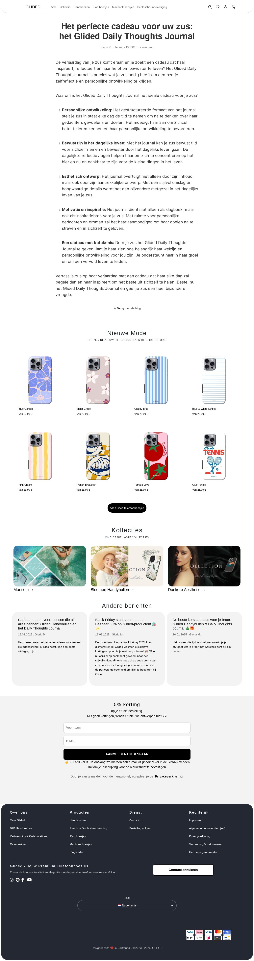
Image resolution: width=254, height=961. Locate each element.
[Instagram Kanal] (12, 880)
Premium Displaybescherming (88, 828)
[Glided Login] (226, 8)
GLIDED (33, 7)
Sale (54, 7)
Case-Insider (18, 844)
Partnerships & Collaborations (28, 836)
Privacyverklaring (169, 776)
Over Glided (17, 820)
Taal (127, 897)
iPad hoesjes (101, 7)
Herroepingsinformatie (203, 852)
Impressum (196, 820)
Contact (134, 820)
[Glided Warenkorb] (234, 8)
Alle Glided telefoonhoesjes (127, 507)
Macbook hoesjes (123, 7)
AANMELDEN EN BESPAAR (127, 754)
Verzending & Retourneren (205, 844)
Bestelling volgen (140, 828)
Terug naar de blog (128, 308)
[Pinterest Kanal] (18, 880)
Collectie (65, 7)
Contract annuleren (183, 870)
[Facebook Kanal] (23, 880)
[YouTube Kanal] (29, 880)
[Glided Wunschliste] (210, 8)
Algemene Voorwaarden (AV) (207, 828)
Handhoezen (82, 7)
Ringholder (76, 852)
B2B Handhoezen (21, 828)
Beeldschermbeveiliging (152, 7)
